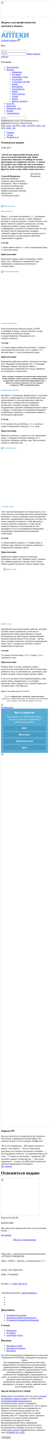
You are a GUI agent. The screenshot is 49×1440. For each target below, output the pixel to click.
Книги (15, 99)
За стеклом (17, 79)
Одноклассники (24, 741)
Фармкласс (17, 72)
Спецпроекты (13, 113)
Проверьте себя (14, 108)
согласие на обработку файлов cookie (24, 1397)
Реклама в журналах (16, 1348)
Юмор (15, 91)
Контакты (11, 1350)
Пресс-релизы (18, 94)
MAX (24, 728)
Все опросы (6, 1166)
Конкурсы (11, 106)
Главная (10, 132)
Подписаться (13, 67)
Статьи (10, 135)
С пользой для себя (21, 82)
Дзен (24, 747)
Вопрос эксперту (20, 101)
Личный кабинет (9, 40)
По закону (16, 74)
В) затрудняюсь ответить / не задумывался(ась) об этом (24, 1154)
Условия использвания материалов (23, 1320)
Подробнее (6, 1235)
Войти (30, 54)
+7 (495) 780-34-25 (18, 1284)
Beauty (15, 84)
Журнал (10, 69)
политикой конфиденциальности (16, 1401)
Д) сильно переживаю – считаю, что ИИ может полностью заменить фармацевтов (23, 1161)
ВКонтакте (24, 735)
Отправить (28, 1164)
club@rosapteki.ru (29, 1293)
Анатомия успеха (20, 77)
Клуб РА (10, 103)
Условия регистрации (17, 1315)
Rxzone (10, 111)
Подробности (18, 89)
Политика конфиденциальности (21, 1317)
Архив (15, 96)
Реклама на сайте (14, 1346)
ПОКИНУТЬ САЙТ (15, 1432)
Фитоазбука (17, 86)
